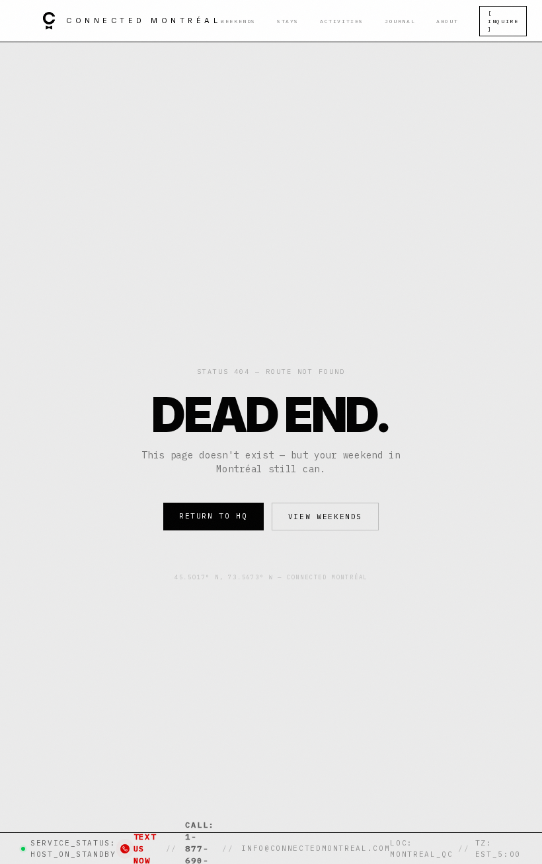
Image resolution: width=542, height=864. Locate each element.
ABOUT (447, 21)
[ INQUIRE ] (503, 21)
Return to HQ (213, 516)
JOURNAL (400, 21)
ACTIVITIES (342, 21)
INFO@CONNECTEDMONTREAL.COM (315, 848)
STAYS (288, 21)
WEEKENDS (238, 21)
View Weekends (325, 516)
